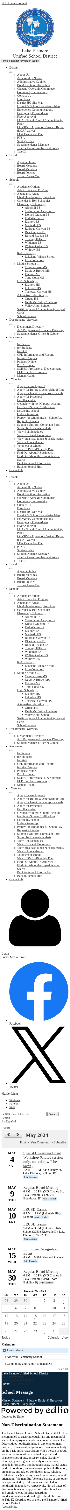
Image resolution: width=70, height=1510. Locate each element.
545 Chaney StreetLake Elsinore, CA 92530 (17, 1378)
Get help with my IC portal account (38, 403)
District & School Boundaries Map (38, 106)
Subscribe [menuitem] (60, 1142)
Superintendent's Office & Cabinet (38, 333)
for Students (24, 347)
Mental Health (26, 375)
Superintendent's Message (33, 144)
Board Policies (26, 172)
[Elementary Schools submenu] (44, 205)
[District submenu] (10, 72)
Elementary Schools (29, 204)
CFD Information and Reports (35, 354)
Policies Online (26, 361)
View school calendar (30, 442)
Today (6, 1337)
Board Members (27, 169)
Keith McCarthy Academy (41, 302)
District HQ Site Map (30, 102)
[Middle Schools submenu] (38, 264)
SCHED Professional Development (39, 368)
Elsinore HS (32, 284)
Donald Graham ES (37, 214)
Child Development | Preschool (36, 197)
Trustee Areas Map (28, 176)
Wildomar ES (33, 242)
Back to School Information (34, 463)
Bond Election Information (33, 85)
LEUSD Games (35, 1209)
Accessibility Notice (29, 78)
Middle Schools (26, 263)
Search (6, 1114)
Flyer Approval (26, 116)
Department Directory (30, 326)
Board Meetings (27, 165)
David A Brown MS (37, 270)
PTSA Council (26, 365)
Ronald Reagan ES (36, 235)
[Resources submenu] (10, 341)
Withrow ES (32, 249)
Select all (63, 1368)
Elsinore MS (32, 274)
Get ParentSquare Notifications (36, 407)
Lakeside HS (33, 288)
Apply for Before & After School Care (40, 389)
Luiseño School (34, 260)
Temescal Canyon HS (38, 291)
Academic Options (28, 186)
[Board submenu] (10, 159)
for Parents (23, 344)
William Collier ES (36, 246)
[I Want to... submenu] (10, 383)
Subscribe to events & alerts (34, 428)
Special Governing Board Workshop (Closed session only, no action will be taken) (43, 1159)
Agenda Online (26, 162)
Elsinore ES (32, 221)
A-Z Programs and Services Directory (40, 330)
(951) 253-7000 (20, 1384)
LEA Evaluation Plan (30, 134)
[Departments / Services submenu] (10, 324)
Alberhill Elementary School (24, 1357)
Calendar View (58, 1337)
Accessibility (9, 1506)
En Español (9, 1121)
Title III (21, 151)
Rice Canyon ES (35, 232)
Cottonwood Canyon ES (40, 211)
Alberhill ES (32, 207)
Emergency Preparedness (32, 113)
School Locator (26, 316)
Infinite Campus (27, 358)
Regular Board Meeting (40, 1187)
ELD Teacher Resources (32, 372)
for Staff (22, 351)
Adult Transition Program (32, 190)
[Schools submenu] (10, 184)
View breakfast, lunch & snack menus (40, 438)
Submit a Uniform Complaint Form (38, 424)
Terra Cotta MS (34, 277)
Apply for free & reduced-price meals (40, 393)
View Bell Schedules (30, 431)
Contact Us (24, 95)
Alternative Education (30, 295)
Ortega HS (31, 298)
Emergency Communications (35, 109)
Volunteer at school (29, 445)
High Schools (25, 281)
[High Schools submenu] (36, 282)
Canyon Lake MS (36, 267)
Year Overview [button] (40, 1142)
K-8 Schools (24, 253)
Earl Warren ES (34, 218)
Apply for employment (31, 386)
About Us (23, 74)
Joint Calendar (15, 1350)
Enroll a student (26, 400)
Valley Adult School (37, 305)
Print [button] (23, 1142)
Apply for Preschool (29, 396)
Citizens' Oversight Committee (36, 88)
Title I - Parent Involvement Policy (38, 148)
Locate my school (28, 410)
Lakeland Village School (40, 256)
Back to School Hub (29, 466)
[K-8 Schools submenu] (34, 254)
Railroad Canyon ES (37, 228)
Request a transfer (28, 421)
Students (14, 1100)
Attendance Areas (28, 193)
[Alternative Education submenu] (46, 296)
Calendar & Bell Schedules (33, 200)
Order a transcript (27, 414)
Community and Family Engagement (29, 1363)
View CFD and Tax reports (34, 435)
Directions (23, 99)
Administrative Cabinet (31, 81)
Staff (12, 1107)
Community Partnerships (32, 92)
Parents (13, 1103)
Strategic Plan (25, 141)
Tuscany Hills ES (35, 239)
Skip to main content (14, 3)
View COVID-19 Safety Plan (35, 449)
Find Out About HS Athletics (35, 452)
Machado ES (33, 225)
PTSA (21, 137)
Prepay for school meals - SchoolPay (39, 417)
